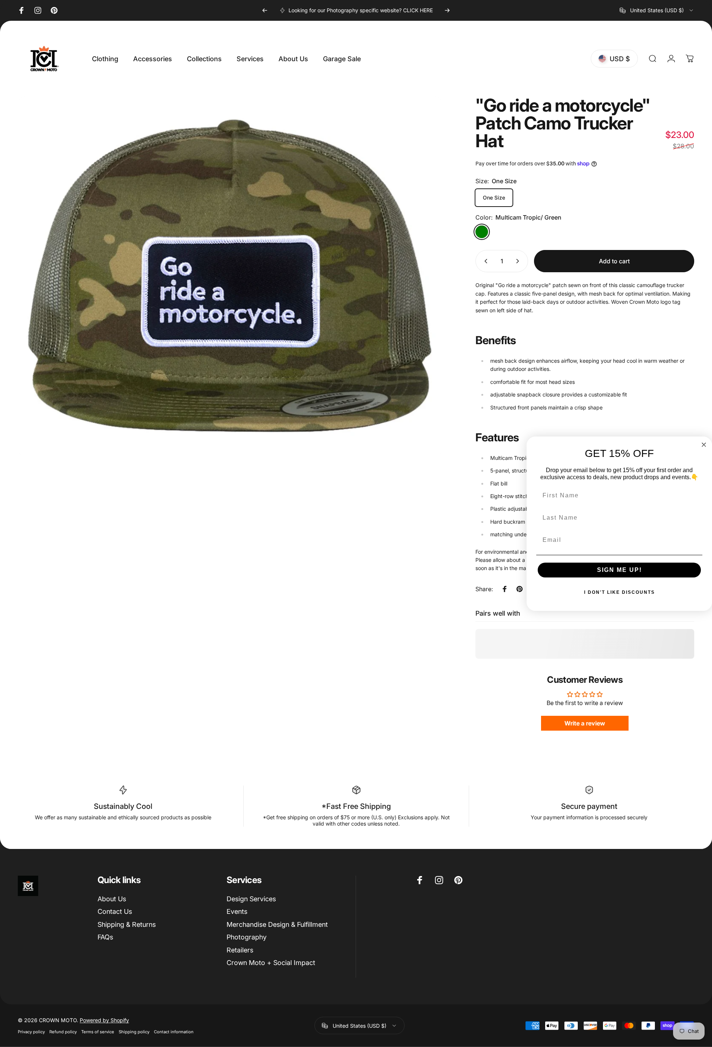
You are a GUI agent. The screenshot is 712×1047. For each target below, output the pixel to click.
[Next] (447, 10)
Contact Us (115, 911)
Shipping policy (134, 1031)
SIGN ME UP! (619, 569)
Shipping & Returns (127, 924)
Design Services (251, 899)
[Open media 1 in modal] (230, 276)
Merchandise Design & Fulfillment (277, 924)
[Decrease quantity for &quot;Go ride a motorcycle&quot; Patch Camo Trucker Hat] (484, 261)
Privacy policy (31, 1031)
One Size (494, 197)
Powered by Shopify (104, 1020)
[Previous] (265, 10)
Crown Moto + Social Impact (271, 963)
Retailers (240, 950)
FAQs (105, 937)
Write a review (584, 723)
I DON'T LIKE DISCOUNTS (619, 592)
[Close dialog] (703, 444)
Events (237, 911)
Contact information (174, 1031)
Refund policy (63, 1031)
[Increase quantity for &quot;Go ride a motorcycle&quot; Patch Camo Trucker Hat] (519, 261)
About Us (112, 899)
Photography (247, 937)
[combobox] (657, 10)
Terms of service (97, 1031)
